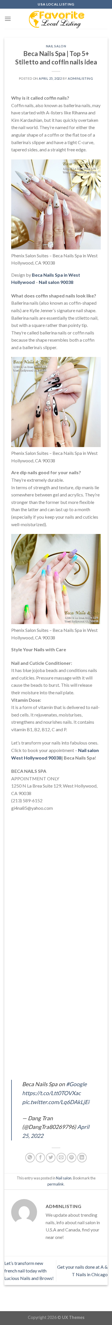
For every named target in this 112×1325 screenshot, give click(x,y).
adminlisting (80, 78)
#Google (76, 1084)
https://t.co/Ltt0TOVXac (51, 1093)
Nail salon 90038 (56, 282)
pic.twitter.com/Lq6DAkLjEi (55, 1102)
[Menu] (7, 19)
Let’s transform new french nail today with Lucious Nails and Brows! (29, 1270)
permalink (55, 1184)
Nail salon (56, 46)
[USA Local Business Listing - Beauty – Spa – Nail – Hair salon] (56, 18)
